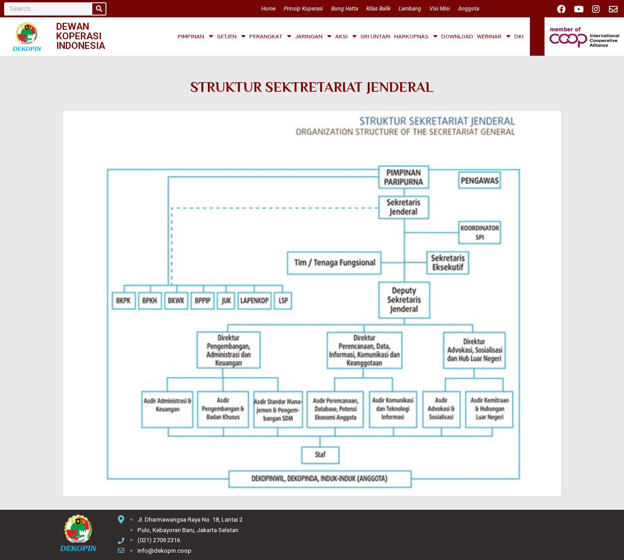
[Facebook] (561, 8)
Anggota (468, 8)
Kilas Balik (378, 8)
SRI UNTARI (375, 36)
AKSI (341, 36)
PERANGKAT (265, 36)
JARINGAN (309, 36)
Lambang (410, 8)
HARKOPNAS (411, 36)
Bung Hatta (344, 8)
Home (268, 8)
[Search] (99, 9)
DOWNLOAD (457, 36)
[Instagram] (595, 8)
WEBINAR (489, 36)
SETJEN (227, 36)
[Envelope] (613, 8)
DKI (519, 36)
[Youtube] (578, 8)
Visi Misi (439, 8)
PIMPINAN (191, 36)
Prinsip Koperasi (303, 8)
